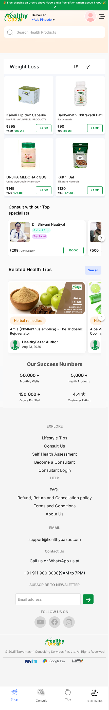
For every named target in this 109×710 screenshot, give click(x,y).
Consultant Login (55, 470)
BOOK (73, 250)
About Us (54, 513)
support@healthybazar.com (54, 539)
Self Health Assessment (54, 454)
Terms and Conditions (55, 505)
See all (93, 270)
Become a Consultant (54, 462)
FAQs (54, 489)
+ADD (43, 128)
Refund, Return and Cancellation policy (54, 497)
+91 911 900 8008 (41, 572)
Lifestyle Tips (54, 437)
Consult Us (54, 446)
